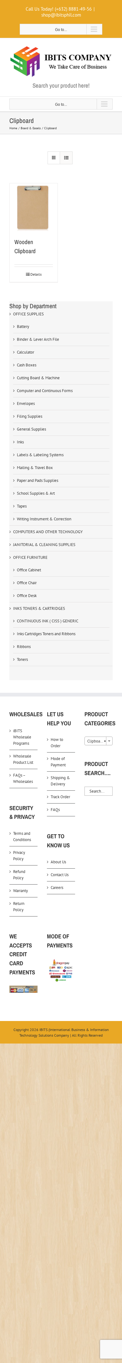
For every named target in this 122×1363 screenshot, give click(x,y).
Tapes (22, 506)
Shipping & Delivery (60, 781)
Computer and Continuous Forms (45, 390)
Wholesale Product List (23, 759)
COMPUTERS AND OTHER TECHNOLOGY (48, 531)
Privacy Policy (19, 855)
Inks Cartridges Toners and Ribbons (46, 633)
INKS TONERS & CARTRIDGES (39, 608)
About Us (58, 862)
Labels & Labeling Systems (40, 454)
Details (36, 274)
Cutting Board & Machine (38, 377)
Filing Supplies (29, 416)
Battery (23, 326)
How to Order (57, 742)
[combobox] (98, 741)
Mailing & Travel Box (35, 467)
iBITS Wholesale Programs (22, 737)
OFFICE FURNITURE (30, 557)
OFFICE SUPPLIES (28, 314)
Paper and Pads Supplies (37, 480)
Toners (22, 659)
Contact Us (60, 874)
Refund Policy (19, 875)
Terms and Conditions (22, 836)
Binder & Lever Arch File (38, 339)
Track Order (60, 796)
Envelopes (26, 403)
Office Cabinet (29, 570)
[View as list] (66, 158)
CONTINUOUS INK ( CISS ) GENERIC (47, 621)
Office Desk (27, 595)
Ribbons (24, 646)
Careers (57, 887)
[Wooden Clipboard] (34, 207)
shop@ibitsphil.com (61, 15)
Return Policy (18, 906)
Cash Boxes (26, 365)
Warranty (20, 890)
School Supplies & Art (36, 493)
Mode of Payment (58, 762)
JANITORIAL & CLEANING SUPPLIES (44, 544)
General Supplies (31, 429)
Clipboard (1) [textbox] (98, 741)
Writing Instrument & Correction (44, 519)
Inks (20, 442)
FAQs (55, 809)
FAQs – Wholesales (23, 778)
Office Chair (27, 582)
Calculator (25, 352)
